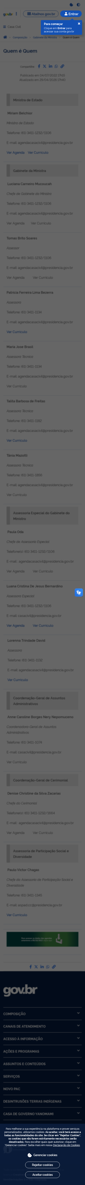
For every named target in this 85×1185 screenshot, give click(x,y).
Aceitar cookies (42, 1174)
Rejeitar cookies (42, 1165)
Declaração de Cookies (66, 1145)
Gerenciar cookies (45, 1155)
